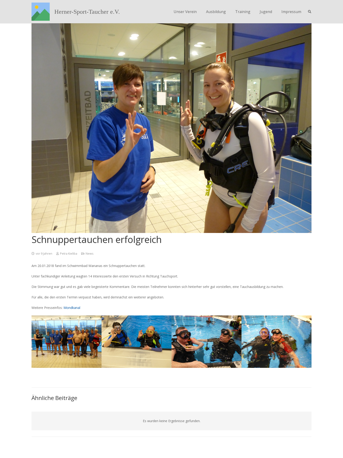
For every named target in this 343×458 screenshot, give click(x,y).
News (90, 254)
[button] (309, 11)
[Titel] (41, 12)
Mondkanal (71, 307)
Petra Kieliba (68, 254)
